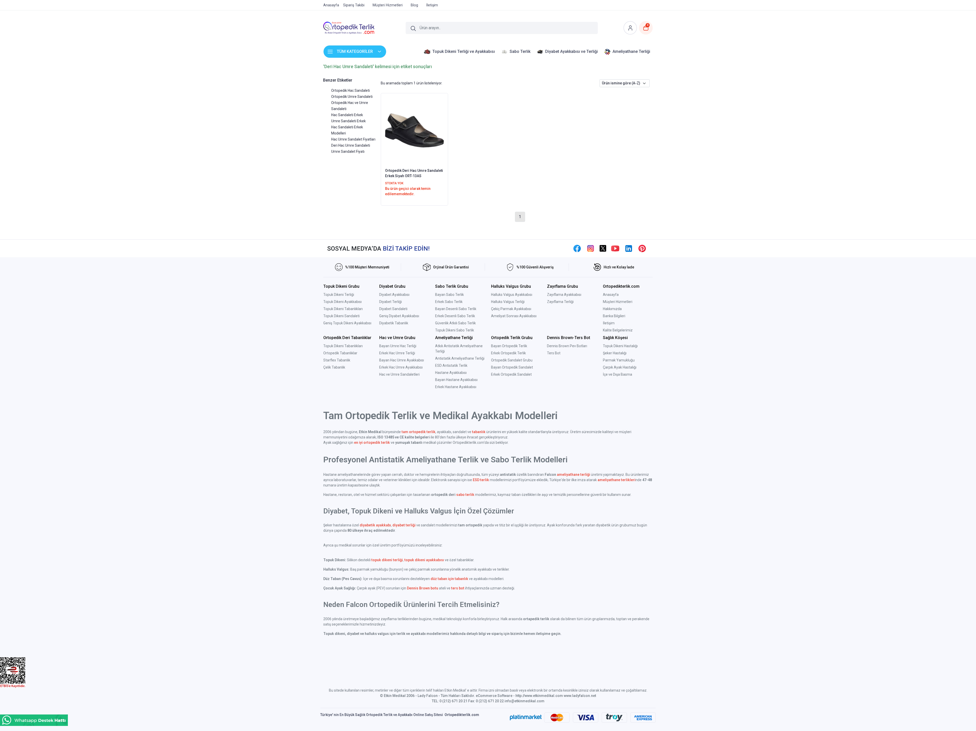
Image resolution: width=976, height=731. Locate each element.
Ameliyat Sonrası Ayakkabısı (514, 316)
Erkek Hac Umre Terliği (397, 353)
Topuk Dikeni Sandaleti (341, 316)
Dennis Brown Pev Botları (567, 346)
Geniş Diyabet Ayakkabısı (399, 316)
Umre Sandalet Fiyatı (347, 151)
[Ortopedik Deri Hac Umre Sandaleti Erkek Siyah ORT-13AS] (414, 130)
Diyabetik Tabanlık (393, 323)
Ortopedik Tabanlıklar (340, 353)
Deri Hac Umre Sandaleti (350, 145)
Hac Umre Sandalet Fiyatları (353, 139)
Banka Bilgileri (614, 316)
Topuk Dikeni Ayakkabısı (342, 302)
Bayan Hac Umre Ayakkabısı (401, 360)
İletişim (609, 323)
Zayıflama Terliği (560, 302)
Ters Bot (553, 353)
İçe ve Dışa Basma (617, 374)
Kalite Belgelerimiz (618, 330)
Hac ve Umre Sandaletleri (399, 374)
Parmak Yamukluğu (619, 360)
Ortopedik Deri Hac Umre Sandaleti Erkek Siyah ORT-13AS (414, 173)
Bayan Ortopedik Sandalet (512, 367)
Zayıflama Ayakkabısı (564, 295)
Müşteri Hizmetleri (617, 302)
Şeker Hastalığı (615, 353)
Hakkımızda (612, 309)
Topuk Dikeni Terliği (338, 295)
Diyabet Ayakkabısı (394, 295)
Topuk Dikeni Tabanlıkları (343, 309)
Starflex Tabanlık (336, 360)
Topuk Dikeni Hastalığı (620, 346)
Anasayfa (611, 295)
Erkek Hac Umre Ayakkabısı (401, 367)
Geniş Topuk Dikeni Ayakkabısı (347, 323)
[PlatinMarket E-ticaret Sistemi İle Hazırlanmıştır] (526, 717)
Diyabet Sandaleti (393, 309)
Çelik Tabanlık (334, 367)
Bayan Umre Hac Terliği (397, 346)
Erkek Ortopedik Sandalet (511, 374)
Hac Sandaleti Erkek (347, 115)
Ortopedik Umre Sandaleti (352, 97)
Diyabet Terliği (390, 302)
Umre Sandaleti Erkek (348, 121)
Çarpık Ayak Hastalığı (619, 367)
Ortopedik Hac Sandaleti (350, 90)
